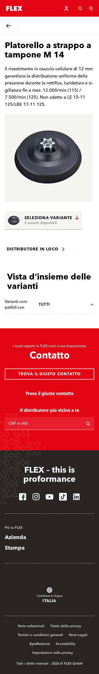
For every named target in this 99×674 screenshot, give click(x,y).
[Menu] (91, 8)
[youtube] (49, 496)
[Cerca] (80, 8)
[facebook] (22, 496)
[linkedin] (76, 496)
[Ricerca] (88, 423)
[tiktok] (63, 496)
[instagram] (36, 496)
